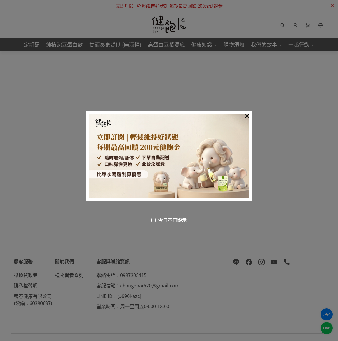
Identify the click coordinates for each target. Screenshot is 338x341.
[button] (247, 116)
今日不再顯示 (172, 219)
